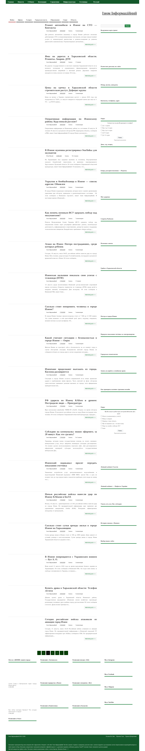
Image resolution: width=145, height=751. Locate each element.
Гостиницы (83, 2)
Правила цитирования (131, 736)
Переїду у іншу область (109, 421)
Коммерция (42, 2)
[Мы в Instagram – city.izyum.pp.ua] (118, 668)
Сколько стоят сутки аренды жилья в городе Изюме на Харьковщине (71, 526)
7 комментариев (79, 218)
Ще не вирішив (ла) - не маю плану (113, 423)
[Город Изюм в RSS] (72, 740)
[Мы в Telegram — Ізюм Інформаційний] (118, 695)
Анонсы (70, 31)
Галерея (29, 20)
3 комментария (79, 31)
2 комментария (79, 406)
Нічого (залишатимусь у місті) (111, 416)
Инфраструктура (69, 2)
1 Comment (78, 62)
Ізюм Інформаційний (51, 31)
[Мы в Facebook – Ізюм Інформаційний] (118, 681)
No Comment (75, 156)
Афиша (20, 20)
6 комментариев (79, 187)
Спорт (65, 20)
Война (12, 20)
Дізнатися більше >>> (63, 749)
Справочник (54, 2)
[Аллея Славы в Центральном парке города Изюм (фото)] (26, 681)
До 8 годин (105, 133)
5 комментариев (79, 343)
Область (73, 20)
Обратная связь (120, 736)
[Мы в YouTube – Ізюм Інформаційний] (118, 709)
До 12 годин (106, 135)
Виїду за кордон (107, 419)
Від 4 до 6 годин (107, 130)
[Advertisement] (119, 299)
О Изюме (31, 2)
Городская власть (41, 20)
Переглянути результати (120, 140)
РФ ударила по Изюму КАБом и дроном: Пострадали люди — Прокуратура (71, 401)
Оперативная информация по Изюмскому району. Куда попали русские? (71, 120)
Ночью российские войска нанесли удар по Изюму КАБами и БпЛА (71, 495)
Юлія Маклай (49, 156)
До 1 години (106, 125)
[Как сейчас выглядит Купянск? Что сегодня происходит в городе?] (26, 708)
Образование (55, 20)
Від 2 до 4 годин (107, 128)
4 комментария (79, 249)
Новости (21, 2)
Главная (11, 2)
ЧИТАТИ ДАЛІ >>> (90, 44)
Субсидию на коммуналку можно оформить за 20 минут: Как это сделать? (71, 432)
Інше (103, 428)
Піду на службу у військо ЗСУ (111, 426)
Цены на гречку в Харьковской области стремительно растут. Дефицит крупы (71, 88)
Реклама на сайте (110, 736)
